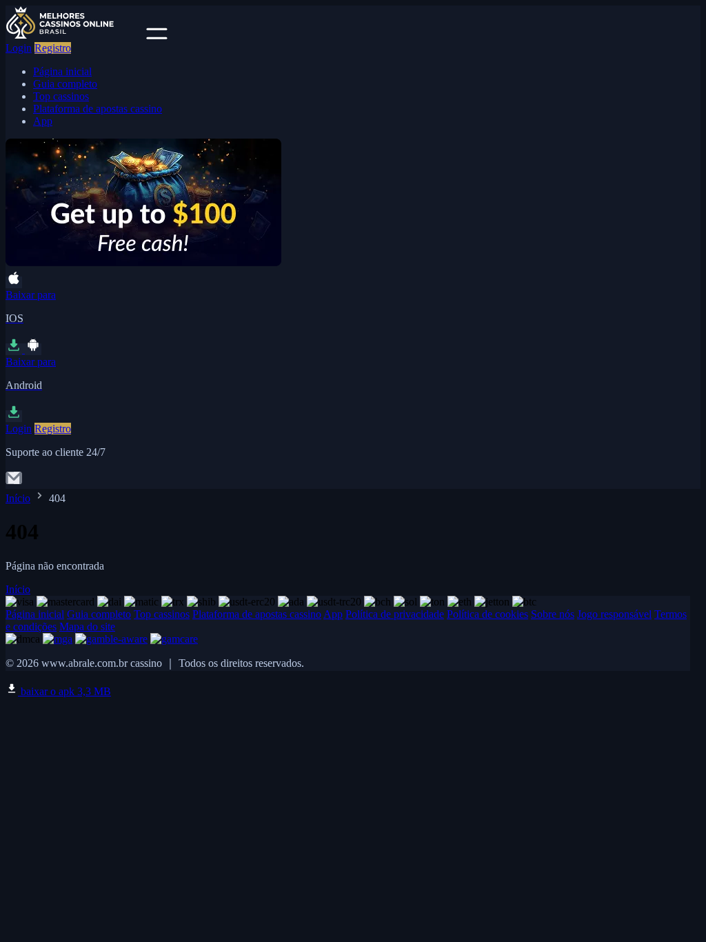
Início (18, 498)
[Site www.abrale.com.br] (74, 35)
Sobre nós (552, 614)
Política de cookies (487, 614)
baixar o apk (64, 691)
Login (19, 48)
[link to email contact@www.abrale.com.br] (14, 482)
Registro (52, 48)
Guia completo (65, 84)
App (42, 121)
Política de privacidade (394, 614)
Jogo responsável (614, 614)
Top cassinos (61, 96)
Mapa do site (87, 626)
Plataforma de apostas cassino (97, 108)
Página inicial (62, 71)
